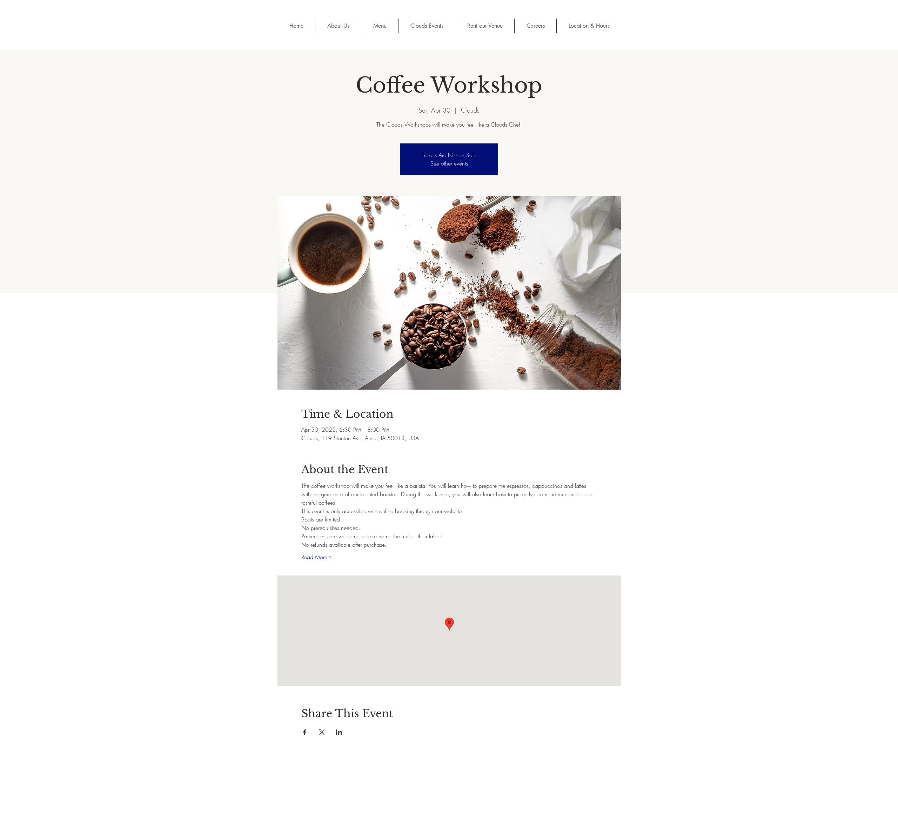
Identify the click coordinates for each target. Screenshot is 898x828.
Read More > (317, 557)
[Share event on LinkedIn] (339, 732)
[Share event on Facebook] (304, 732)
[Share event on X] (322, 732)
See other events (449, 163)
